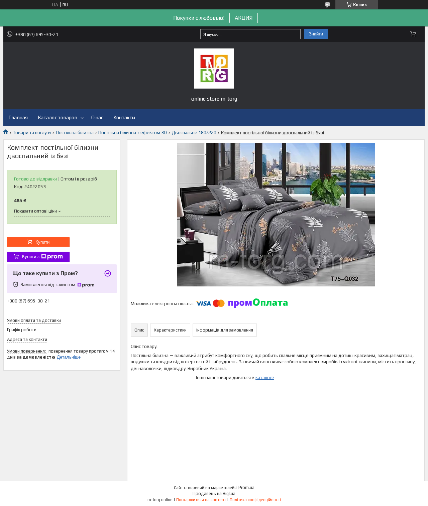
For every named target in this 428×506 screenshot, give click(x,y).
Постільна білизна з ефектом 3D (132, 132)
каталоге (264, 377)
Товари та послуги (32, 132)
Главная (18, 117)
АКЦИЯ (243, 18)
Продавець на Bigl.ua (214, 493)
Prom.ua (246, 487)
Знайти (316, 33)
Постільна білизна (75, 132)
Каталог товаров (57, 117)
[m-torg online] (214, 68)
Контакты (124, 117)
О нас (97, 117)
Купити (42, 242)
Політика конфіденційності (255, 499)
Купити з (30, 256)
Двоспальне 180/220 (194, 132)
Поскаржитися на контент (201, 499)
